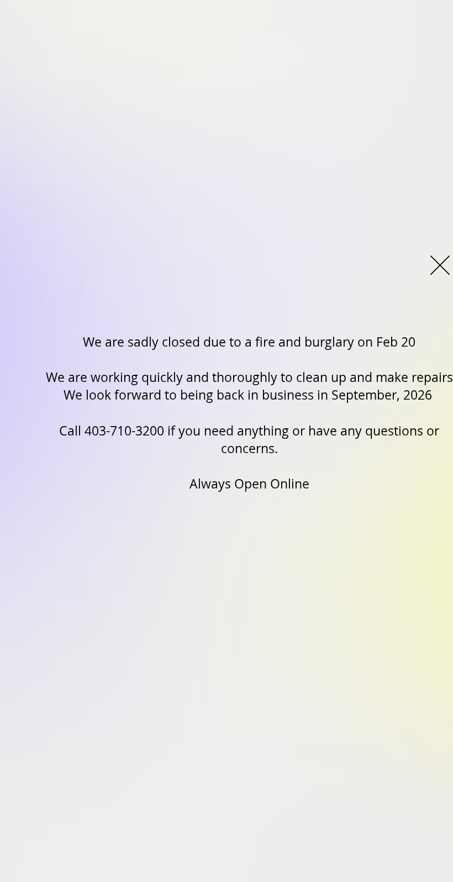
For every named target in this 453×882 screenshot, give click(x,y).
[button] (440, 265)
